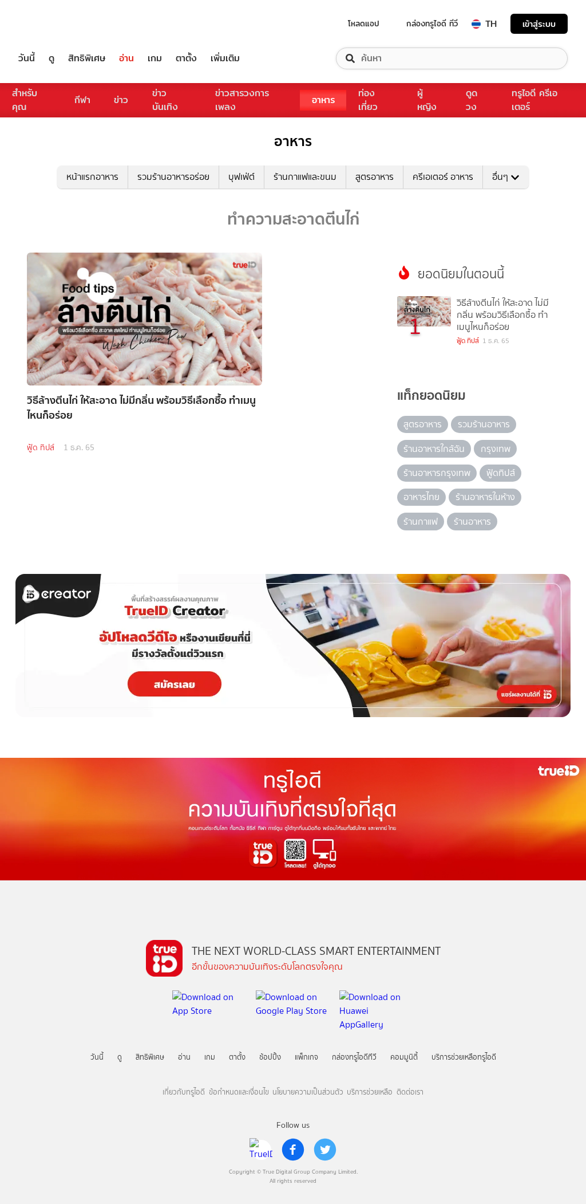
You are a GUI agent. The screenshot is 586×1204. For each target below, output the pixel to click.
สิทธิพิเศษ (86, 58)
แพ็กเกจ (306, 1057)
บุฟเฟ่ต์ (241, 176)
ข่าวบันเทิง (165, 100)
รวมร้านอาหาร (484, 424)
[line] (261, 1149)
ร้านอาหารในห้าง (485, 496)
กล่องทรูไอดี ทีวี (432, 23)
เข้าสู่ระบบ (539, 23)
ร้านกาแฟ (420, 521)
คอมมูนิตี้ (404, 1057)
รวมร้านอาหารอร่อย (173, 176)
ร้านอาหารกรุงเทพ (436, 472)
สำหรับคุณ (24, 100)
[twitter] (325, 1149)
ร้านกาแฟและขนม (305, 176)
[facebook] (293, 1149)
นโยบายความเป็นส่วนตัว (307, 1092)
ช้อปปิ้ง (270, 1057)
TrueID (52, 24)
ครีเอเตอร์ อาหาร (443, 176)
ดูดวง (471, 100)
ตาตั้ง (186, 58)
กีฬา (82, 100)
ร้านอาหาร (472, 521)
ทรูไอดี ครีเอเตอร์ (534, 100)
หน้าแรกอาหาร (92, 176)
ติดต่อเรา (410, 1092)
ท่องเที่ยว (368, 100)
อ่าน (126, 58)
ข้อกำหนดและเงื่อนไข (239, 1092)
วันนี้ (26, 58)
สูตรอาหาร (374, 176)
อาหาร (323, 100)
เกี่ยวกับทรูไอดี (184, 1092)
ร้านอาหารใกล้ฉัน (434, 448)
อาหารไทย (421, 496)
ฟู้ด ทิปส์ (40, 448)
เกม (155, 58)
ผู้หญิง (427, 100)
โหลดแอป (363, 23)
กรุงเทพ (495, 448)
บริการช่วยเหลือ (370, 1092)
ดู (51, 58)
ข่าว (121, 100)
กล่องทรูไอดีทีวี (354, 1057)
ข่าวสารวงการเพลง (242, 100)
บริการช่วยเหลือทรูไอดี (463, 1057)
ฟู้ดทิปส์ (500, 472)
